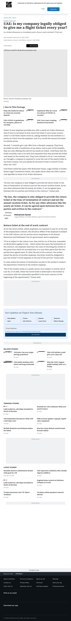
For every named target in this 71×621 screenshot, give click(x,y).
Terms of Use (36, 331)
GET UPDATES (35, 334)
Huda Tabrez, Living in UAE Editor (15, 40)
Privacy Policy (27, 331)
